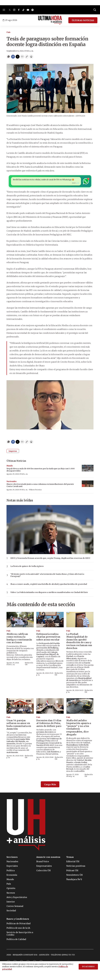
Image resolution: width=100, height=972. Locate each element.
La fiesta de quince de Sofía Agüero (27, 566)
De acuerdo (88, 966)
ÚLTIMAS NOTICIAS (83, 20)
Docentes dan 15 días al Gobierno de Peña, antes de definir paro (48, 723)
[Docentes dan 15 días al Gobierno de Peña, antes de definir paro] (50, 706)
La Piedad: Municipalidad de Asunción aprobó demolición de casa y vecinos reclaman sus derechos (79, 641)
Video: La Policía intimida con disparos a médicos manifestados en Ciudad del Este (49, 592)
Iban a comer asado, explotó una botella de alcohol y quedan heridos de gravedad (48, 584)
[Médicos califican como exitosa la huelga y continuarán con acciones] (20, 619)
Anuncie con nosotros (48, 857)
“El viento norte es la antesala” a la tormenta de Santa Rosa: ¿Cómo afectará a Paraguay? (47, 575)
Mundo (10, 466)
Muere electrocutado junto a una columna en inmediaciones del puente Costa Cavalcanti (40, 485)
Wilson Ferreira (35, 490)
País (8, 32)
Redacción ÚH (29, 664)
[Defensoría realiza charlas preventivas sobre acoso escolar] (50, 619)
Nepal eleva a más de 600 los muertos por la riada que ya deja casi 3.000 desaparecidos (41, 469)
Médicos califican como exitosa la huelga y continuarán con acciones (19, 638)
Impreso (13, 451)
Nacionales (12, 481)
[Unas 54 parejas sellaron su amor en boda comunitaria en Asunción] (20, 706)
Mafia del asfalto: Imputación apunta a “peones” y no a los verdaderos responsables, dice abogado (78, 727)
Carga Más (50, 784)
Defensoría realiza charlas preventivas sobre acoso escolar (48, 637)
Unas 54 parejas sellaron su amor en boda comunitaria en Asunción (19, 724)
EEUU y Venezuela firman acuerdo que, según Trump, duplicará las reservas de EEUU (50, 558)
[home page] (50, 20)
